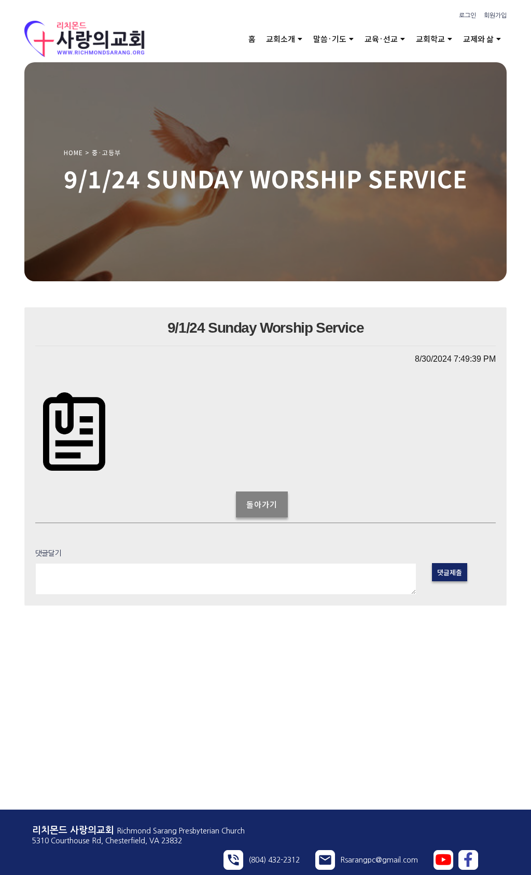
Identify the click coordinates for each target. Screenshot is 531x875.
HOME (73, 152)
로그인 (467, 15)
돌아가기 (261, 504)
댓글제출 (449, 572)
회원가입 (495, 15)
